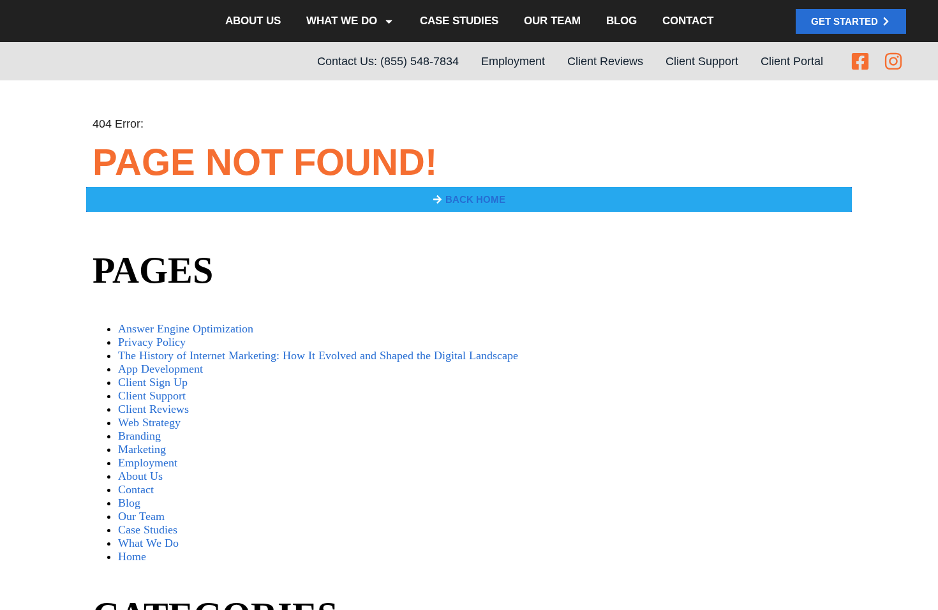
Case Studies (459, 21)
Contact (679, 21)
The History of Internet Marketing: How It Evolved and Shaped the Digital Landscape (318, 356)
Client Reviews (153, 410)
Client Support (152, 397)
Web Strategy (149, 423)
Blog (615, 21)
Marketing (142, 450)
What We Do (346, 21)
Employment (147, 464)
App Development (160, 370)
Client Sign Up (153, 383)
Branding (139, 437)
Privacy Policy (152, 343)
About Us (260, 21)
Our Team (548, 21)
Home (132, 557)
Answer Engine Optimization (185, 330)
